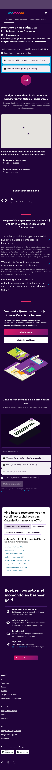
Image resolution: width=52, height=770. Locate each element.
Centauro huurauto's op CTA (16, 567)
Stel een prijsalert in (19, 647)
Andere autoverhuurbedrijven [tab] (17, 527)
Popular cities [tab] (38, 527)
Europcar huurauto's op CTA (16, 564)
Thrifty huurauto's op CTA (15, 571)
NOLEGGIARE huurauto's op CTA (17, 560)
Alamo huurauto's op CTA (14, 554)
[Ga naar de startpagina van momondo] (16, 13)
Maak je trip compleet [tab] (14, 532)
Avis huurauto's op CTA (14, 547)
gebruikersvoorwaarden (9, 491)
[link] (26, 332)
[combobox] (11, 49)
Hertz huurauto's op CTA (14, 550)
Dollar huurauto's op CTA (14, 557)
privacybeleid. (24, 491)
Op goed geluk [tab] (34, 532)
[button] (4, 13)
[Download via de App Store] (22, 752)
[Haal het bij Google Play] (7, 752)
